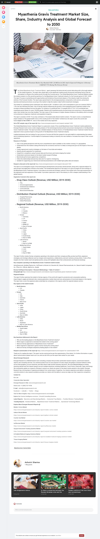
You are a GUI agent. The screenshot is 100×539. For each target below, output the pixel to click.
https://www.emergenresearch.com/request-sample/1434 (55, 123)
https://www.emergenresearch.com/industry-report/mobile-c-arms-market (36, 410)
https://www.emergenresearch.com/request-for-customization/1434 (58, 350)
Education (17, 486)
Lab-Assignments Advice (22, 490)
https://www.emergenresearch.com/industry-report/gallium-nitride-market (36, 415)
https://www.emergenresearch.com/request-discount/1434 (53, 164)
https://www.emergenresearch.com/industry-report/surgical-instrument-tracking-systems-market (42, 431)
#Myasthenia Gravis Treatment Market (22, 448)
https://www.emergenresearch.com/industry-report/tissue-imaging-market (36, 442)
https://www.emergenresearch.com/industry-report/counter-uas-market (35, 420)
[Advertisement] (53, 528)
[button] (54, 2)
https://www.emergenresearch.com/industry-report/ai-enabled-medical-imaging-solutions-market (43, 436)
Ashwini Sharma (54, 28)
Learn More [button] (58, 535)
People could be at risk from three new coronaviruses (79, 491)
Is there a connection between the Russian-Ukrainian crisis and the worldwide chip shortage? (52, 492)
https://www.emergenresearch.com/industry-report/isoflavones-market (35, 426)
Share (13, 8)
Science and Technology (48, 486)
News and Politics (53, 10)
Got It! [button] (81, 535)
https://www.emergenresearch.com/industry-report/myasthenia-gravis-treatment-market (49, 272)
